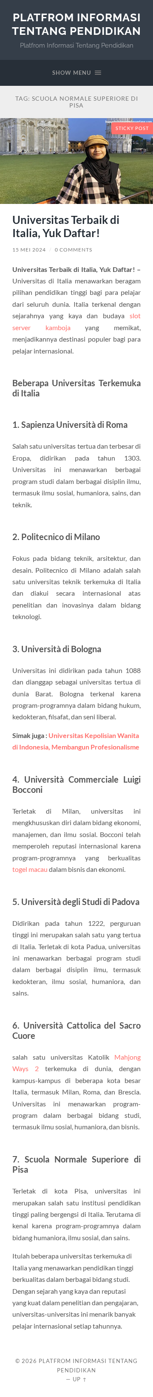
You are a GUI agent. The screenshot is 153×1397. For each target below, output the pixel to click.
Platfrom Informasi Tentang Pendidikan (76, 24)
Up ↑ (80, 1379)
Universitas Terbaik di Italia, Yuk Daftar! (65, 226)
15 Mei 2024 (29, 249)
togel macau (30, 869)
